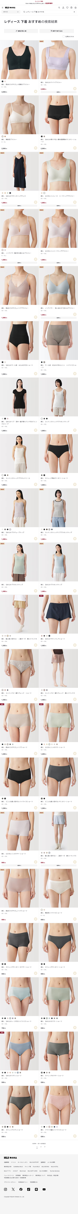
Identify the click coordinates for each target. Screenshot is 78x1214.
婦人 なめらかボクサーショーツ (51, 1022)
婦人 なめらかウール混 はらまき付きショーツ (17, 366)
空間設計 (43, 1162)
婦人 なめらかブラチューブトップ (13, 533)
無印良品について (40, 1175)
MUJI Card (23, 1171)
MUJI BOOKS (45, 1166)
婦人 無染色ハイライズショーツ (51, 914)
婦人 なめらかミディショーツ (11, 1077)
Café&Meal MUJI (18, 1166)
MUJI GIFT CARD (32, 1171)
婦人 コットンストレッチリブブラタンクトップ (56, 533)
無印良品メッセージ (28, 1175)
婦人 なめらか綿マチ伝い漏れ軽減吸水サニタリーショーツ (58, 141)
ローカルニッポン (23, 1162)
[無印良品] (10, 1158)
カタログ (15, 1171)
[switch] (35, 91)
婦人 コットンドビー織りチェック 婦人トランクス (58, 694)
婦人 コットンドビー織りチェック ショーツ (16, 694)
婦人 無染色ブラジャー (9, 140)
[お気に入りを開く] (67, 7)
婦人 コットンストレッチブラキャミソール (16, 479)
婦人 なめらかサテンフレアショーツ (53, 640)
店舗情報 (6, 1162)
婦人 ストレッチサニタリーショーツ (53, 968)
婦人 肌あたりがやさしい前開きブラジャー (16, 85)
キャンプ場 (28, 1166)
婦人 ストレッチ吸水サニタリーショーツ (54, 479)
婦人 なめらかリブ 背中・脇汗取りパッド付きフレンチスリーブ (19, 424)
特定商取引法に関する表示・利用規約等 (15, 1178)
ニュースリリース (9, 1175)
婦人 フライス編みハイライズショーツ (53, 1131)
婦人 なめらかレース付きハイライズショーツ (16, 1022)
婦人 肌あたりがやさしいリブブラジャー (15, 309)
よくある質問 (51, 1162)
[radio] (3, 81)
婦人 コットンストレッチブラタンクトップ (55, 423)
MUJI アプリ (7, 1171)
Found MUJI (36, 1166)
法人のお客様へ (43, 1171)
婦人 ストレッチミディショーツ (12, 1131)
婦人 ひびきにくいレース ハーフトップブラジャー (58, 197)
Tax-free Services (55, 1171)
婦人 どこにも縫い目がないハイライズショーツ (17, 802)
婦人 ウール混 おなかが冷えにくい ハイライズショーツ (58, 367)
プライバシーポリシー (10, 1182)
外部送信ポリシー (23, 1182)
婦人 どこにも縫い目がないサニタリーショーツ (56, 802)
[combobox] (11, 12)
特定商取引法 (33, 1182)
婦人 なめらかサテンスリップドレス (14, 197)
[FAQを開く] (71, 7)
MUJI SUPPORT (34, 1162)
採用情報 (18, 1175)
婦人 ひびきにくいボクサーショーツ (53, 748)
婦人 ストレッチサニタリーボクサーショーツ (16, 968)
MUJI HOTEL (54, 1166)
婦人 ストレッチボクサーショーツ (52, 1077)
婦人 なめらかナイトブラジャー (51, 83)
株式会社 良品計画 (52, 1175)
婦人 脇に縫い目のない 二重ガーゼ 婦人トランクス (19, 640)
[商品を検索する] (59, 7)
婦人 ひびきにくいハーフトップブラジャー (55, 252)
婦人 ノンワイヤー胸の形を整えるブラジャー (16, 254)
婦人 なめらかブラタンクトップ (12, 586)
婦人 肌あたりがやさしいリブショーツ (14, 748)
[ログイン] (63, 7)
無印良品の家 (7, 1166)
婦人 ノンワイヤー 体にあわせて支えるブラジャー (58, 309)
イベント (13, 1162)
